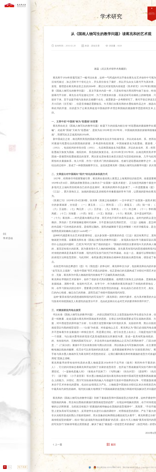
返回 (113, 444)
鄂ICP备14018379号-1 (131, 467)
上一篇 (58, 444)
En (9, 467)
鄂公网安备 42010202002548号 (109, 467)
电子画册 (22, 467)
